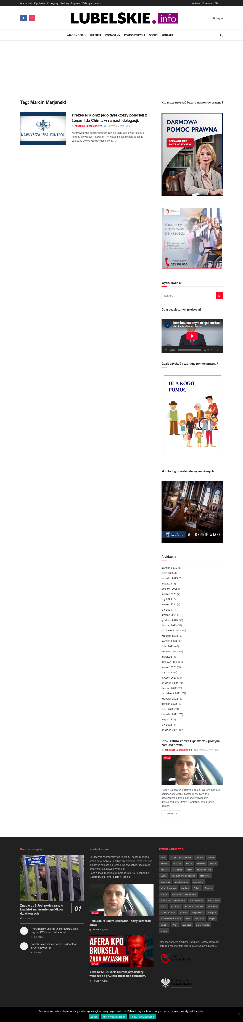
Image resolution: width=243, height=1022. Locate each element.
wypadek (187, 924)
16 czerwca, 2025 (115, 126)
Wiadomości (26, 3)
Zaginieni (75, 3)
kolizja (213, 863)
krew (189, 869)
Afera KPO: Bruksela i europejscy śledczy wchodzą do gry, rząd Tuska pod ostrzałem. (117, 974)
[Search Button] (221, 35)
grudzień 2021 (170, 730)
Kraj (167, 757)
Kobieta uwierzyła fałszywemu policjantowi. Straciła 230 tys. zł (54, 945)
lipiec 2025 (168, 573)
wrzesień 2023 (170, 635)
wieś (188, 918)
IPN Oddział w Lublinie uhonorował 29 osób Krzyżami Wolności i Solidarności (54, 930)
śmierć (164, 930)
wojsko (164, 924)
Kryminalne (39, 3)
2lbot (163, 857)
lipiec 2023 (168, 646)
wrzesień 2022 (170, 698)
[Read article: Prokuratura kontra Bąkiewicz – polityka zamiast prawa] (192, 770)
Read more (173, 813)
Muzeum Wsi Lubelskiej (183, 875)
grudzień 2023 (170, 620)
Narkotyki (205, 875)
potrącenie (213, 900)
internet (201, 863)
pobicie (185, 887)
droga (211, 857)
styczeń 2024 (169, 614)
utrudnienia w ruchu (171, 918)
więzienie (200, 918)
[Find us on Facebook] (23, 18)
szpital (183, 912)
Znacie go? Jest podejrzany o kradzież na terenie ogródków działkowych (41, 909)
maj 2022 (167, 719)
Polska (208, 887)
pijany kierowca (169, 887)
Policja (197, 887)
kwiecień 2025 (170, 588)
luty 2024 (167, 609)
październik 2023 (171, 630)
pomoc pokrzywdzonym (173, 900)
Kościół (164, 869)
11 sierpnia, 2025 (100, 980)
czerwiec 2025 (170, 578)
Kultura (95, 35)
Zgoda (93, 1016)
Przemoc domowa (194, 906)
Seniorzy (64, 3)
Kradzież (177, 869)
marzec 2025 (169, 594)
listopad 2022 (169, 688)
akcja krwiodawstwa (180, 857)
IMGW (189, 863)
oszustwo (165, 881)
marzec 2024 (169, 604)
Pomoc (164, 894)
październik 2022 (171, 693)
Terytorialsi (197, 912)
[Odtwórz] (166, 349)
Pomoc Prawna (134, 35)
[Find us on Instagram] (32, 18)
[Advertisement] (121, 67)
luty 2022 (167, 724)
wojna (212, 918)
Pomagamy (52, 3)
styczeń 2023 (169, 677)
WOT (175, 924)
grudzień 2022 (170, 683)
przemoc (175, 906)
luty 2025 (167, 599)
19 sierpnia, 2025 (204, 749)
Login (219, 18)
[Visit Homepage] (124, 18)
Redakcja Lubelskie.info (88, 126)
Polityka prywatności (142, 1016)
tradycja (212, 912)
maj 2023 (167, 656)
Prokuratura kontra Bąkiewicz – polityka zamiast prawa (191, 743)
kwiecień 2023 (170, 662)
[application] (192, 336)
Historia (177, 863)
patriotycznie (182, 881)
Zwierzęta (87, 3)
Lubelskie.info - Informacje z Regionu (110, 876)
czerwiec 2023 (170, 651)
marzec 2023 (169, 667)
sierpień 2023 (169, 641)
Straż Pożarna (168, 912)
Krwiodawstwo (204, 869)
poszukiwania (197, 900)
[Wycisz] (212, 349)
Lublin (164, 875)
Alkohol (199, 857)
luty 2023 (167, 672)
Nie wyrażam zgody (114, 1016)
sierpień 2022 (169, 703)
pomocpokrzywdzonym (184, 894)
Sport (153, 35)
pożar (164, 906)
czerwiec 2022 (170, 714)
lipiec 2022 (168, 709)
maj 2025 (167, 583)
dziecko (165, 863)
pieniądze (198, 881)
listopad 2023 (169, 625)
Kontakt (97, 3)
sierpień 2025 (169, 568)
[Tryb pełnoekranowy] (218, 349)
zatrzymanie (202, 924)
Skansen (212, 906)
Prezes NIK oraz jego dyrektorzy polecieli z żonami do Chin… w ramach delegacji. (109, 117)
